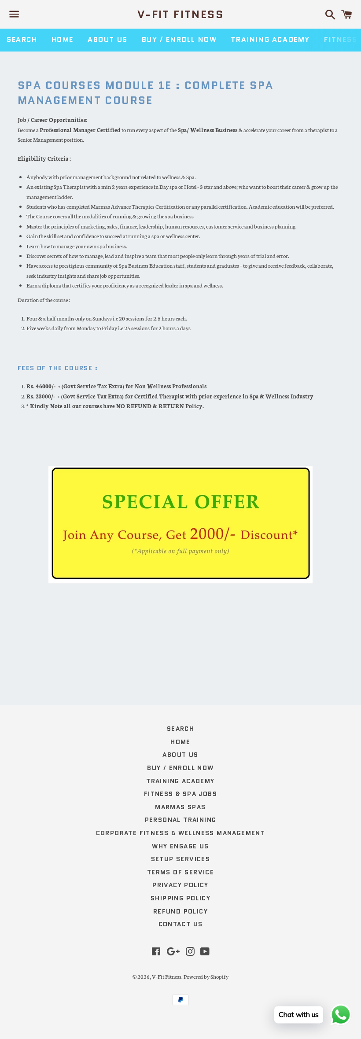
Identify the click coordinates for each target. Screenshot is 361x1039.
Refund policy (180, 911)
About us (108, 39)
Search (22, 39)
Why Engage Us (180, 846)
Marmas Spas (180, 807)
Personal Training (181, 819)
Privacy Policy (180, 885)
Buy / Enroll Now (179, 39)
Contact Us (180, 924)
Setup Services (180, 859)
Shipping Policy (180, 898)
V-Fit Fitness (180, 14)
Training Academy (270, 39)
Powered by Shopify (206, 976)
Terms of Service (180, 872)
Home (63, 39)
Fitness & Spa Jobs (180, 793)
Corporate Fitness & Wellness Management (180, 833)
